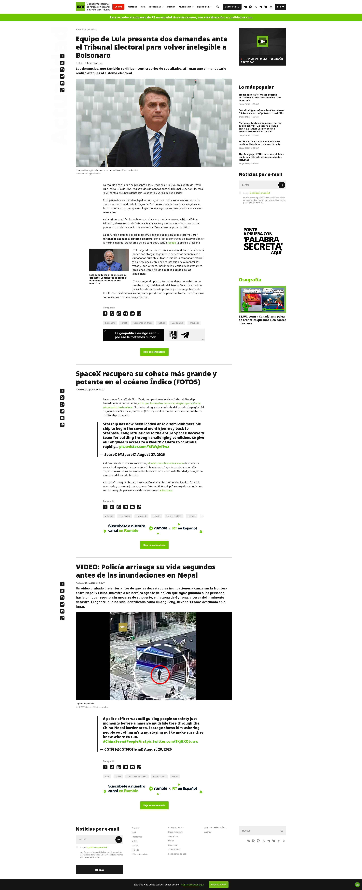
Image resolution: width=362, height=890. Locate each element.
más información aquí (192, 884)
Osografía (250, 279)
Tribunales (194, 322)
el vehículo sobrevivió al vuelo (166, 463)
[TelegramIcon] (260, 7)
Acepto (256, 193)
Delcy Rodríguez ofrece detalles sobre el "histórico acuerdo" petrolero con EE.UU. (261, 112)
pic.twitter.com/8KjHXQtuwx (172, 741)
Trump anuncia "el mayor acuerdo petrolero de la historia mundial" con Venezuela (260, 97)
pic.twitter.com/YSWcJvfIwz (144, 446)
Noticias (132, 6)
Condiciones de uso (177, 853)
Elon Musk (141, 516)
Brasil (124, 322)
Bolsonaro (110, 322)
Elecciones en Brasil (142, 322)
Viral (143, 6)
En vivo (118, 6)
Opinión (171, 6)
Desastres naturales (137, 776)
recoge (172, 243)
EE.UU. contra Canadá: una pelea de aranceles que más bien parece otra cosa (262, 319)
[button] (262, 41)
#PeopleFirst (135, 741)
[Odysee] (258, 840)
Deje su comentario (154, 351)
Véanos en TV (232, 6)
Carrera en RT (174, 849)
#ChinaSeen (113, 741)
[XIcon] (255, 7)
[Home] (80, 6)
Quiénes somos (175, 831)
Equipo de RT (204, 6)
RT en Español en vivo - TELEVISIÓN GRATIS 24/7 (262, 60)
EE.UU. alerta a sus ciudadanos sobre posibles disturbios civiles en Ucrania (260, 143)
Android (207, 831)
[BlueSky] (266, 7)
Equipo (171, 840)
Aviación (109, 516)
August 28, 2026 (158, 749)
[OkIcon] (271, 7)
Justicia (161, 322)
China (118, 776)
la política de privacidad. (260, 192)
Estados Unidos (174, 516)
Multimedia (185, 6)
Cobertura (172, 845)
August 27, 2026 (151, 454)
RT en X (99, 870)
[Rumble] (250, 7)
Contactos (173, 836)
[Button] (217, 6)
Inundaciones (159, 776)
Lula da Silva (177, 322)
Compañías (125, 516)
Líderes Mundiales (140, 854)
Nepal (175, 776)
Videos (135, 841)
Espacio (156, 516)
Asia (107, 776)
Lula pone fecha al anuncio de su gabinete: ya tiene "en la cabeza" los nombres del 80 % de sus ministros (108, 279)
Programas (155, 6)
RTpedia (135, 849)
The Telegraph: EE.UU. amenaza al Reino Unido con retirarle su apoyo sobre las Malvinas (261, 157)
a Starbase (165, 490)
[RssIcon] (284, 840)
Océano (191, 516)
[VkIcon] (245, 7)
